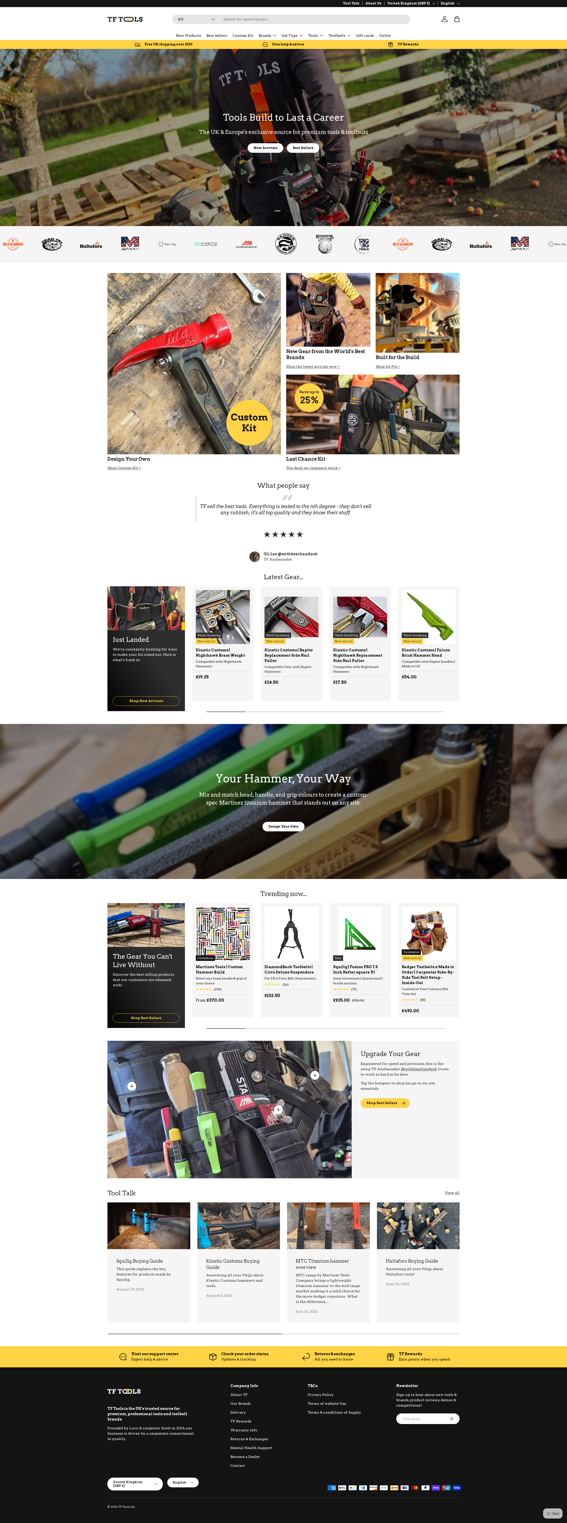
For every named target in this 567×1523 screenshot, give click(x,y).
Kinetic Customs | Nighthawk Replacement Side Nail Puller (357, 655)
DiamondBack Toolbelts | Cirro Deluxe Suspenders (289, 969)
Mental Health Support (251, 1448)
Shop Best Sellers (146, 1018)
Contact (237, 1465)
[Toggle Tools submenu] (321, 35)
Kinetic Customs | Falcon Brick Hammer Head (426, 653)
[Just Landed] (146, 608)
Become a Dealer (245, 1457)
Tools (313, 35)
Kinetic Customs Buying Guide (233, 1264)
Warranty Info (243, 1430)
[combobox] (291, 19)
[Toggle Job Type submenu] (301, 35)
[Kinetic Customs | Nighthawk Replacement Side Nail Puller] (360, 617)
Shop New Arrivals (146, 701)
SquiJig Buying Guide (139, 1261)
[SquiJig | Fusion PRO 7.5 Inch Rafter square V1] (360, 934)
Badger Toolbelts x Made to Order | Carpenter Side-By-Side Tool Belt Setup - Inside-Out (428, 975)
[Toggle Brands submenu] (274, 35)
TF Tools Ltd (126, 1506)
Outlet (385, 35)
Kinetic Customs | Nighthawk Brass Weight (220, 653)
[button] (457, 19)
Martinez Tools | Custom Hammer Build (219, 969)
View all (452, 1193)
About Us (373, 3)
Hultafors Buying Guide (412, 1261)
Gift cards (365, 35)
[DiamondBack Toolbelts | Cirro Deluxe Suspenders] (291, 934)
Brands (265, 35)
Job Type (289, 35)
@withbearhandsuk (419, 1069)
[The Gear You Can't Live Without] (146, 925)
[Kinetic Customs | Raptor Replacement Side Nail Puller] (291, 617)
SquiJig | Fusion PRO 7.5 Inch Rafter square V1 (355, 969)
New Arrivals (265, 148)
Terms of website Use (327, 1403)
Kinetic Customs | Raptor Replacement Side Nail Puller (288, 655)
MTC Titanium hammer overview (322, 1264)
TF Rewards (240, 1421)
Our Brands (240, 1403)
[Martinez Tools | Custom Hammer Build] (223, 934)
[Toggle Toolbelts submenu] (348, 35)
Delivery (238, 1412)
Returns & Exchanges (249, 1439)
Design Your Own (283, 826)
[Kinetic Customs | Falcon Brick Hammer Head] (429, 617)
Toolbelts (336, 35)
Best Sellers (216, 35)
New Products (188, 35)
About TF (239, 1395)
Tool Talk (351, 3)
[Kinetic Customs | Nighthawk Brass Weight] (223, 617)
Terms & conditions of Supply (334, 1412)
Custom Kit (243, 35)
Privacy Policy (321, 1395)
